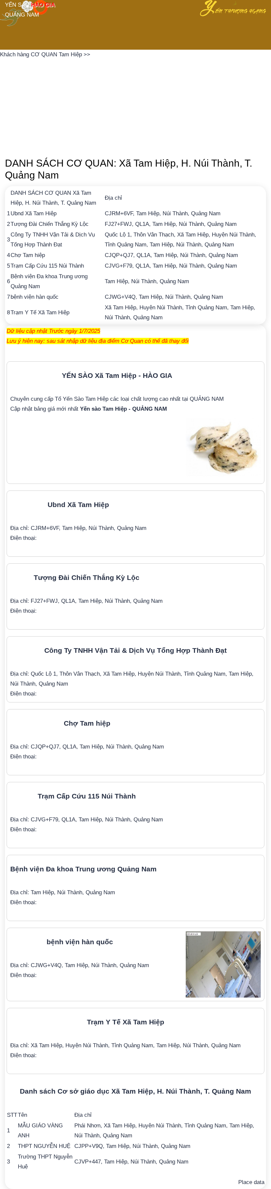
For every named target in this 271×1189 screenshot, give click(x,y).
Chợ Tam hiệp (28, 255)
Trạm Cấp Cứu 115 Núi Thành (47, 266)
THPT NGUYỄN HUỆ (44, 1146)
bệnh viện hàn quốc (34, 297)
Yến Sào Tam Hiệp (85, 399)
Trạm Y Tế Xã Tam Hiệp (40, 312)
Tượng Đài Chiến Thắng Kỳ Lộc (50, 224)
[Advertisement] (135, 106)
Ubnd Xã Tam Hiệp (34, 213)
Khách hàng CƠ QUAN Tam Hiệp (42, 54)
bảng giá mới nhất (100, 409)
